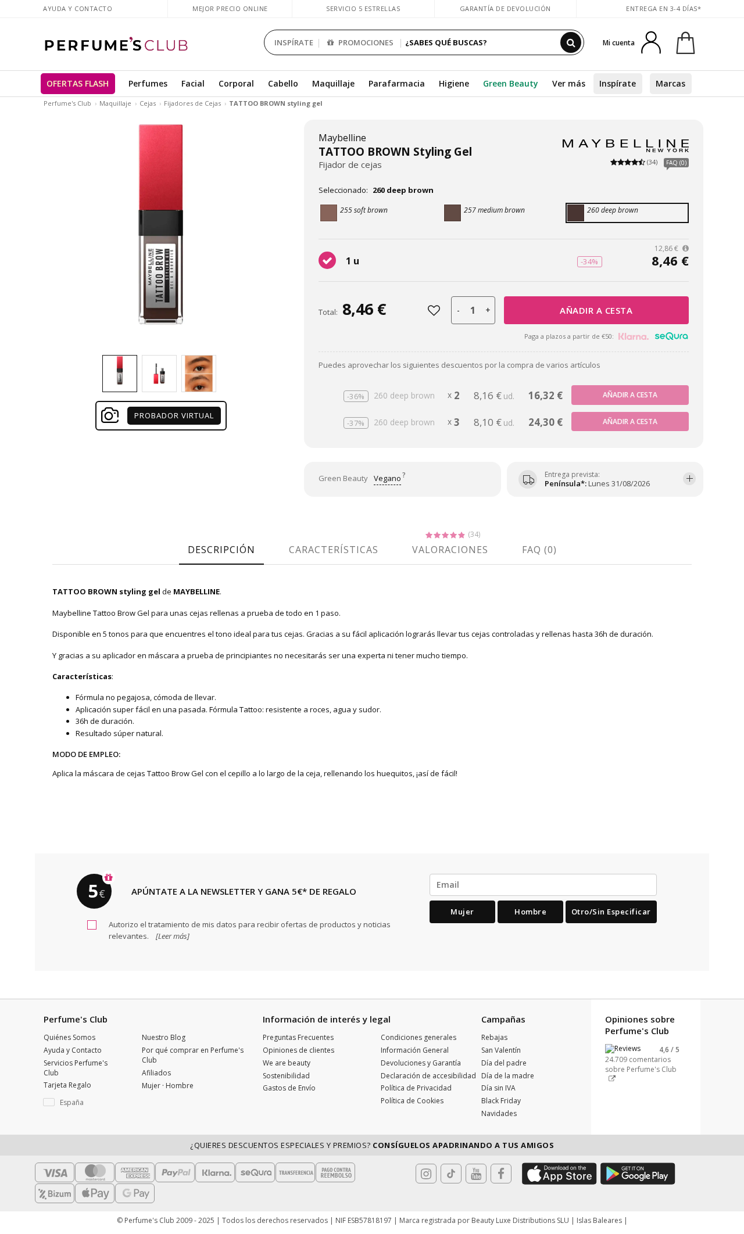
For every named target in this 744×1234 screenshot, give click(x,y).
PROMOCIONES (365, 42)
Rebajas (494, 1037)
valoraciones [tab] (450, 549)
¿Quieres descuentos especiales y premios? (372, 1145)
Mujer (462, 911)
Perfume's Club (67, 103)
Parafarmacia (397, 83)
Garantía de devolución (505, 8)
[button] (84, 1103)
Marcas (670, 83)
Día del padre (504, 1063)
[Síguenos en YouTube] (476, 1173)
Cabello (283, 83)
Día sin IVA (498, 1088)
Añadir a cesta (596, 310)
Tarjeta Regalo (67, 1085)
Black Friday (501, 1101)
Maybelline (342, 137)
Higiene (454, 83)
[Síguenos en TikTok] (451, 1173)
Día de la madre (507, 1076)
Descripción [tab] (221, 549)
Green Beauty (510, 83)
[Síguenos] (501, 1173)
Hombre (530, 911)
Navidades (499, 1113)
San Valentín (501, 1050)
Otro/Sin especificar (611, 911)
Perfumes (147, 83)
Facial (193, 83)
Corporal (236, 83)
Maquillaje (333, 83)
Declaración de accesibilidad (428, 1076)
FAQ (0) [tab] (539, 549)
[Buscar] (570, 42)
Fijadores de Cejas (192, 103)
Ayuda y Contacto (77, 8)
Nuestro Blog (163, 1037)
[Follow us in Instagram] (426, 1173)
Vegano (387, 478)
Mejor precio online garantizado (230, 14)
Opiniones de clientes (298, 1050)
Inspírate (617, 83)
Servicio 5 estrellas (363, 8)
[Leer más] (171, 936)
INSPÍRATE (293, 42)
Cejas (148, 103)
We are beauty (286, 1063)
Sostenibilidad (286, 1076)
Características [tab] (333, 549)
